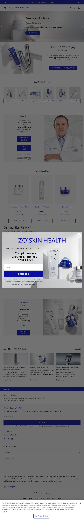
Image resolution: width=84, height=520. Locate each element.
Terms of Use (17, 509)
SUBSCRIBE (23, 274)
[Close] (80, 503)
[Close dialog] (78, 235)
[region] (42, 510)
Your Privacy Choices (41, 516)
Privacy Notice (28, 509)
